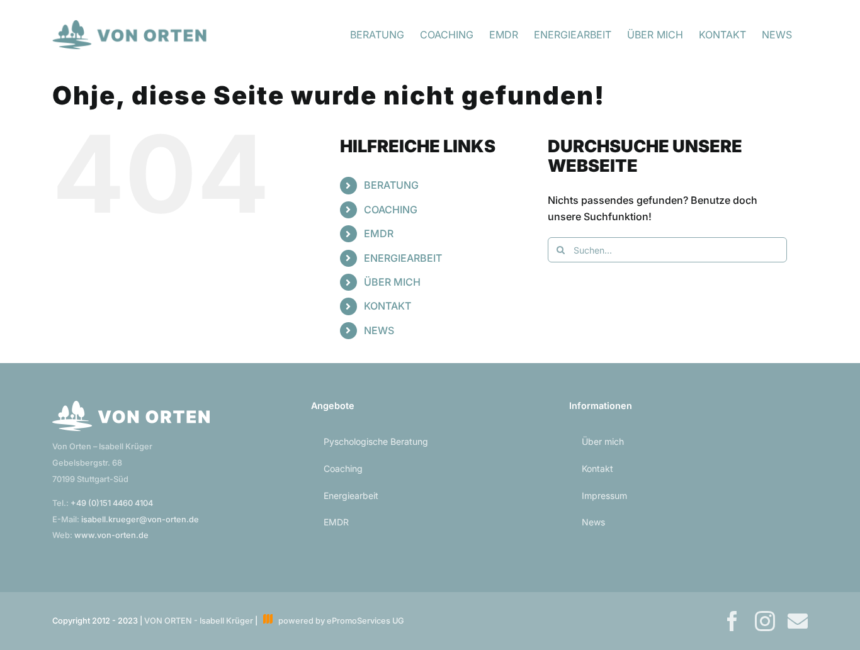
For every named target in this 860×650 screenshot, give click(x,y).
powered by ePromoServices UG (338, 620)
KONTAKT (387, 306)
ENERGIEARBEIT (403, 258)
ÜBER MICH (392, 282)
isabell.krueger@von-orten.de (140, 519)
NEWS (379, 330)
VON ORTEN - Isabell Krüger (198, 620)
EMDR (378, 233)
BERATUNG (391, 185)
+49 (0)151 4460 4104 (112, 503)
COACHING (390, 209)
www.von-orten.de (111, 535)
